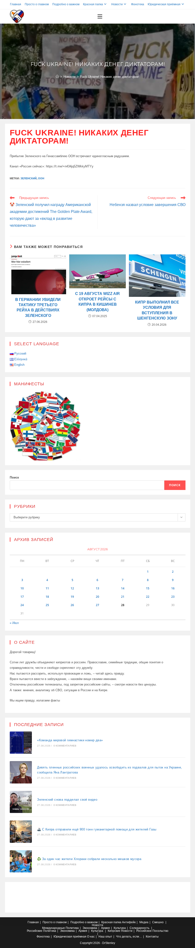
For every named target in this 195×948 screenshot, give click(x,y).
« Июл (14, 623)
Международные (53, 928)
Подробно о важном (65, 4)
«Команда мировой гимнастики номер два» (70, 740)
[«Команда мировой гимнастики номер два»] (21, 743)
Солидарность (139, 928)
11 (47, 588)
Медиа (143, 922)
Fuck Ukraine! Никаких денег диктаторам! (110, 76)
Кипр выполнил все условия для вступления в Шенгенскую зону (157, 310)
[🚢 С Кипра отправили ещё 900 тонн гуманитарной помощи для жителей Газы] (21, 831)
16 (173, 588)
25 (47, 605)
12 (72, 588)
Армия (105, 928)
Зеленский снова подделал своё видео (67, 799)
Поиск (14, 477)
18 (47, 597)
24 (22, 605)
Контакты (152, 936)
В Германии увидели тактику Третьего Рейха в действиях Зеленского (38, 308)
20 (97, 597)
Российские (34, 931)
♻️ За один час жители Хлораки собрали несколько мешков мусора (89, 859)
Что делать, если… (129, 936)
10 (22, 588)
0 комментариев (65, 745)
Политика (72, 928)
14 (122, 588)
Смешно (158, 922)
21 (122, 597)
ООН (41, 178)
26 (72, 605)
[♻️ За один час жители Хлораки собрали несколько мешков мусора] (21, 861)
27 (97, 605)
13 (97, 588)
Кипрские (114, 931)
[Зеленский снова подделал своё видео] (21, 802)
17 (22, 597)
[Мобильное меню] (100, 16)
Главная (15, 4)
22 (147, 597)
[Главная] (57, 76)
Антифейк (129, 922)
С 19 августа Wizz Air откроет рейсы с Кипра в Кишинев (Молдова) (97, 302)
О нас (91, 936)
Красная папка (93, 4)
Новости (117, 4)
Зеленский (28, 178)
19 (72, 597)
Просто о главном (37, 4)
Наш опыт (105, 936)
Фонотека (137, 4)
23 (173, 597)
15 (147, 588)
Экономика (90, 928)
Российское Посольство (152, 931)
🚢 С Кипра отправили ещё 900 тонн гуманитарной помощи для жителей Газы (96, 829)
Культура (120, 928)
